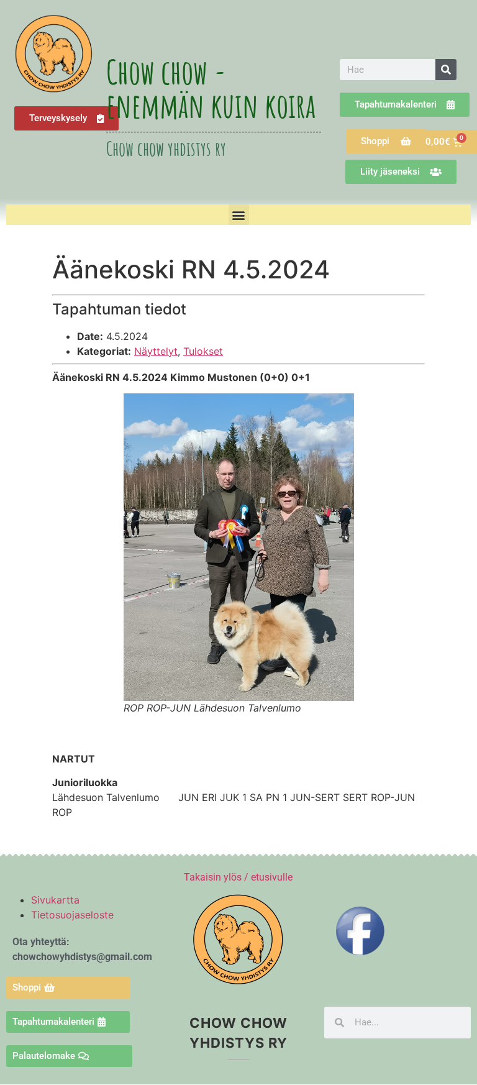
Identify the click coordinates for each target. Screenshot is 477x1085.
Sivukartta (55, 900)
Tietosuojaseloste (72, 915)
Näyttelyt (156, 351)
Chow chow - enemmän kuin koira (211, 88)
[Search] (446, 69)
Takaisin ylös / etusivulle (238, 877)
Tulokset (203, 351)
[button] (239, 214)
